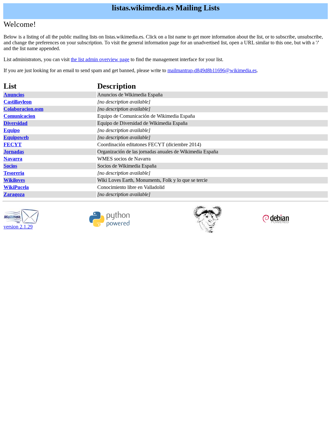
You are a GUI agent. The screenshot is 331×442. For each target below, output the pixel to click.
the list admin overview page (100, 59)
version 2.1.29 (18, 226)
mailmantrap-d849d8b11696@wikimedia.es (212, 70)
